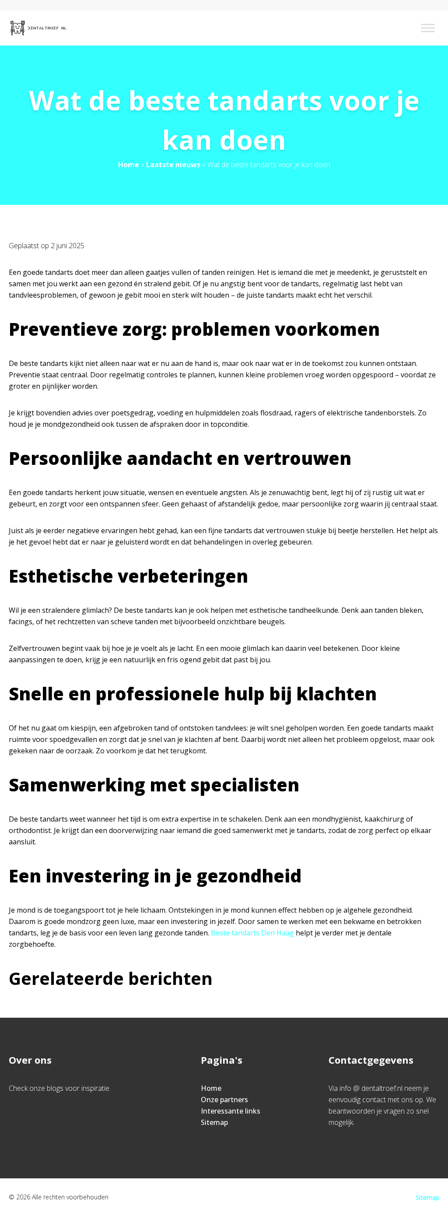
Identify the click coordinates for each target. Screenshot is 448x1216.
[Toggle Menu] (428, 28)
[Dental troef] (38, 28)
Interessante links (230, 1111)
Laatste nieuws (173, 164)
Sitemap (214, 1122)
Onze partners (224, 1099)
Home (128, 164)
